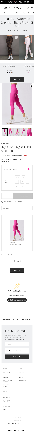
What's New (6, 372)
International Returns (7, 381)
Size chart (6, 182)
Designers (6, 384)
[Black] (7, 72)
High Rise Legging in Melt (9, 67)
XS (23, 177)
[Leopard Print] (11, 72)
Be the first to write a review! (17, 300)
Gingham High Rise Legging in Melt (28, 67)
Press (4, 409)
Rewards (21, 375)
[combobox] (8, 350)
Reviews (21, 377)
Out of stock (22, 196)
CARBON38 (5, 143)
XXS (17, 177)
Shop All (5, 386)
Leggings (23, 13)
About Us (21, 372)
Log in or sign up (6, 161)
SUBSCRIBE (17, 356)
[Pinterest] (11, 254)
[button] (17, 430)
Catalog (5, 404)
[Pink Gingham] (28, 72)
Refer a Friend (23, 380)
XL (17, 186)
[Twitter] (8, 255)
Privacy (19, 417)
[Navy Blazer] (9, 72)
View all (17, 79)
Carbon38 (14, 13)
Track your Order (8, 375)
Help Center (6, 395)
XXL (23, 186)
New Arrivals (5, 13)
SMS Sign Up (6, 406)
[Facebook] (6, 254)
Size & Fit (6, 208)
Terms (14, 417)
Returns (5, 377)
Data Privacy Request (7, 401)
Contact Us (6, 397)
